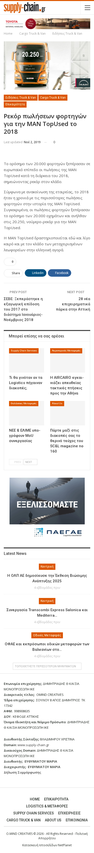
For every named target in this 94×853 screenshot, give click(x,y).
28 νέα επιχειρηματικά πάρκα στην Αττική (73, 304)
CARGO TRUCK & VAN (24, 820)
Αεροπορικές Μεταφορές (66, 350)
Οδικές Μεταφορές (47, 635)
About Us (57, 403)
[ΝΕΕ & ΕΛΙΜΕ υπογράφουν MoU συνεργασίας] (26, 413)
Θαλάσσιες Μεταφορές (24, 403)
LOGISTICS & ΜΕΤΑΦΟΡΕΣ (47, 806)
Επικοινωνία (77, 820)
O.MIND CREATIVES (19, 834)
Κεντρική (47, 566)
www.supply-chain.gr (33, 745)
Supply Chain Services (24, 350)
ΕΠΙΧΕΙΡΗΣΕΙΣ (69, 813)
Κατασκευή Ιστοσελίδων (40, 845)
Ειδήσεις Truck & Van (21, 97)
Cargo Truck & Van (53, 97)
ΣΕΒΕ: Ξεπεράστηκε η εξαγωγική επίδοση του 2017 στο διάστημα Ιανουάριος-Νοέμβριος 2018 (23, 309)
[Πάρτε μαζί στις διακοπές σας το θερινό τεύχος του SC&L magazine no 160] (67, 413)
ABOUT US (53, 820)
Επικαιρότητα (15, 104)
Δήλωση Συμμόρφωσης (22, 772)
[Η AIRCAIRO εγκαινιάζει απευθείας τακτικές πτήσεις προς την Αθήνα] (67, 360)
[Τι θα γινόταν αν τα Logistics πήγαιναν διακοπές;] (26, 360)
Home (35, 799)
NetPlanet (65, 845)
